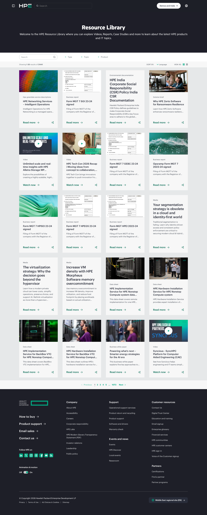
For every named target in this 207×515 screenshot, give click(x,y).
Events (112, 444)
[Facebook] (41, 455)
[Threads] (36, 455)
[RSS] (51, 455)
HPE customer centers (162, 445)
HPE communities (160, 440)
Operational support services (122, 408)
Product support (116, 418)
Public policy (72, 454)
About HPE (71, 408)
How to (27, 416)
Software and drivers (118, 424)
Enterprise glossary (160, 429)
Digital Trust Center (160, 413)
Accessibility (72, 413)
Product (30, 423)
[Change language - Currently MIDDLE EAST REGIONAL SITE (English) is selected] (186, 5)
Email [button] (26, 431)
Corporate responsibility (77, 424)
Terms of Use (33, 502)
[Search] (37, 5)
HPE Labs (70, 429)
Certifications (158, 471)
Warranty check (116, 429)
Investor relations (74, 443)
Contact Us (157, 408)
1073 (114, 384)
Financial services (160, 434)
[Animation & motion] (25, 472)
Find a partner (158, 477)
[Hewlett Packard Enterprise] (25, 6)
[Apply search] (54, 57)
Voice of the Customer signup (165, 456)
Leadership (71, 448)
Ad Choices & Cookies (50, 502)
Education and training (162, 418)
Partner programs (160, 482)
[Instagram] (31, 455)
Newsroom (114, 460)
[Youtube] (46, 455)
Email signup (157, 424)
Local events (115, 455)
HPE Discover (115, 450)
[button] (13, 6)
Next (121, 384)
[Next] (125, 385)
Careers (69, 418)
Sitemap (66, 502)
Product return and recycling (122, 413)
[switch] (24, 472)
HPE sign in (157, 451)
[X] (26, 455)
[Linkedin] (21, 455)
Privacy (22, 502)
